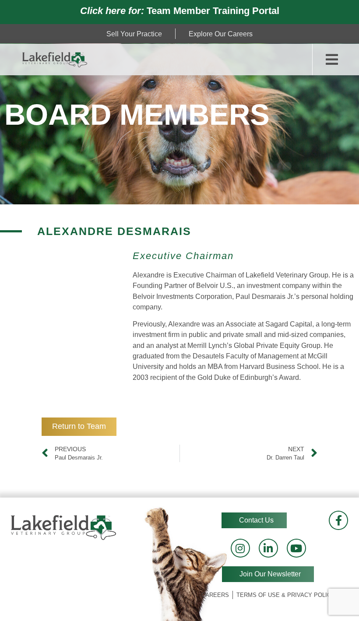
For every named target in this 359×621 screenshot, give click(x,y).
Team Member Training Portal (179, 10)
